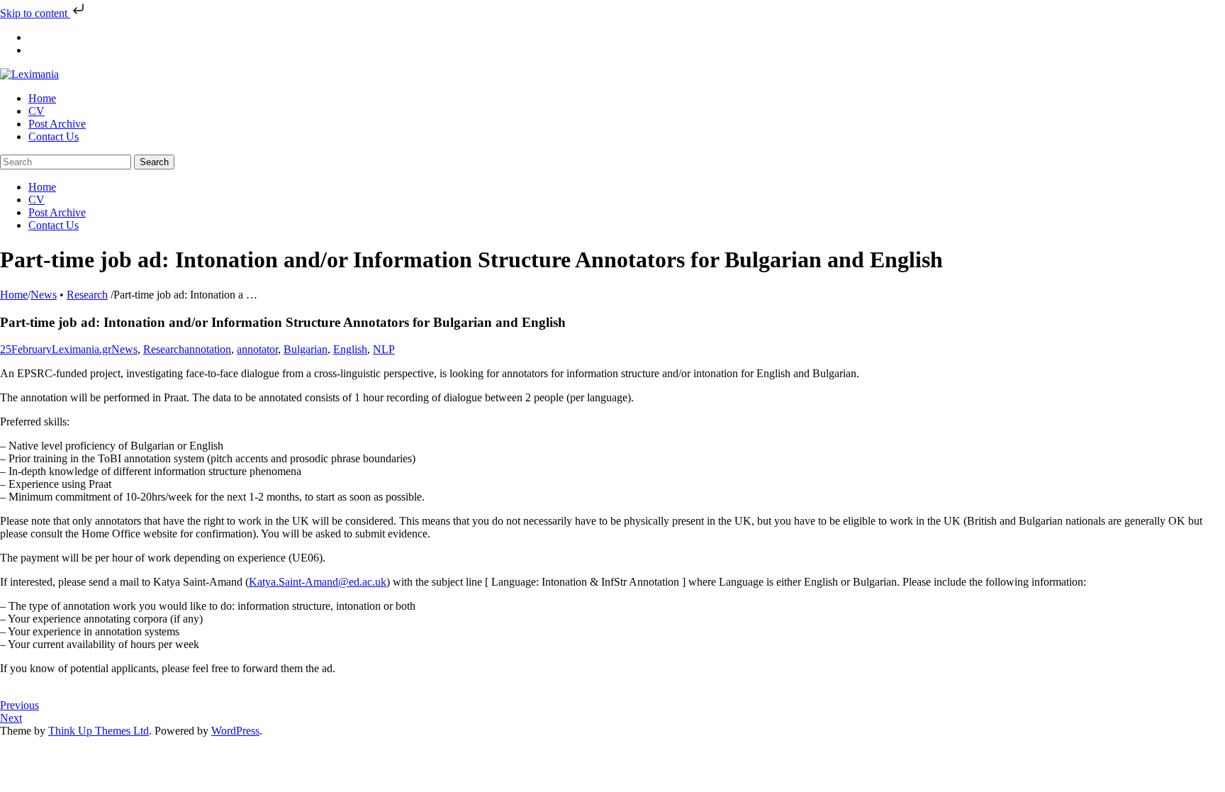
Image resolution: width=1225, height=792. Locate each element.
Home (14, 295)
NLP (384, 349)
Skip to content (35, 13)
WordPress (235, 731)
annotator (257, 349)
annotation (207, 349)
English (350, 349)
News (43, 295)
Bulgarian (306, 349)
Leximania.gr (81, 349)
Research (87, 295)
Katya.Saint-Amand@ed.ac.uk (317, 582)
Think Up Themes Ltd (98, 731)
